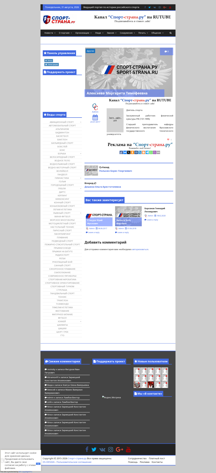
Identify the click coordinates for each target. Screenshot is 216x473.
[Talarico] (158, 371)
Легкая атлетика (62, 209)
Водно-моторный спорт (62, 167)
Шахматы (62, 325)
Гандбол (62, 174)
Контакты (157, 462)
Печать (142, 32)
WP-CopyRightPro (25, 472)
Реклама (144, 462)
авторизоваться (140, 249)
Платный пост (157, 458)
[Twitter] (94, 449)
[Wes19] (137, 385)
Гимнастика (62, 178)
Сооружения (126, 32)
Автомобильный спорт (62, 125)
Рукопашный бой (62, 262)
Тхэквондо (62, 304)
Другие (90, 51)
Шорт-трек (62, 332)
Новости (48, 32)
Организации (82, 32)
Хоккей (62, 321)
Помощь (133, 462)
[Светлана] (158, 378)
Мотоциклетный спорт (62, 223)
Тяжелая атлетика (62, 307)
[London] (144, 371)
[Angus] (151, 371)
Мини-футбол (62, 216)
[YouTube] (128, 449)
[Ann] (144, 378)
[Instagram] (110, 449)
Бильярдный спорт (62, 143)
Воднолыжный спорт (62, 164)
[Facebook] (87, 449)
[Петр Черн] (137, 378)
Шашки (62, 328)
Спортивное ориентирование (62, 283)
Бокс (62, 150)
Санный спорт (62, 265)
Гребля (62, 188)
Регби (62, 258)
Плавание (62, 237)
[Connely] (151, 378)
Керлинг (62, 195)
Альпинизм (62, 129)
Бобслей (62, 146)
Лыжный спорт (62, 213)
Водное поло (62, 160)
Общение (156, 32)
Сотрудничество (137, 458)
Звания (110, 32)
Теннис (62, 297)
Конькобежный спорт (62, 206)
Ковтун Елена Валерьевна (76, 385)
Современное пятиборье (62, 276)
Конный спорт (62, 202)
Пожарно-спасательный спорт (62, 244)
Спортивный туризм (62, 286)
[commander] (165, 378)
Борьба (62, 153)
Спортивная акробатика (62, 279)
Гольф (62, 181)
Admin (95, 111)
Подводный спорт (62, 241)
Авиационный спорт (62, 122)
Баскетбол (62, 136)
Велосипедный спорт (62, 157)
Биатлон (62, 139)
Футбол (62, 318)
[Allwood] (137, 371)
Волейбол (62, 171)
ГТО (62, 335)
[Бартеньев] (158, 385)
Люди (98, 32)
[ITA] (144, 385)
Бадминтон (62, 132)
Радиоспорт (62, 255)
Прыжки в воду (62, 248)
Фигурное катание (62, 314)
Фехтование (62, 311)
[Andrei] (165, 385)
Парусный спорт (62, 230)
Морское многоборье (62, 220)
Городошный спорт (62, 185)
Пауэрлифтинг (62, 234)
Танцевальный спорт (62, 293)
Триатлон (62, 300)
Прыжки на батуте (62, 251)
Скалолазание (62, 272)
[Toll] (165, 371)
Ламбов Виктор (72, 397)
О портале (64, 32)
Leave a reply (93, 232)
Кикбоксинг (62, 199)
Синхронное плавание (62, 269)
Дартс (62, 192)
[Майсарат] (151, 385)
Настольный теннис (62, 227)
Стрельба (62, 290)
